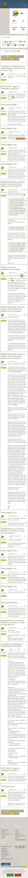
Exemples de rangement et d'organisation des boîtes (12, 645)
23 (15, 59)
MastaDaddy (4, 77)
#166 (25, 167)
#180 (25, 789)
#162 (25, 91)
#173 (25, 553)
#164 (25, 131)
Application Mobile (20, 839)
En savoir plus (20, 873)
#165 (25, 147)
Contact (3, 857)
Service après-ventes (6, 859)
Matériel (3, 836)
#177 (25, 627)
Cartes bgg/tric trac (9, 128)
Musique (17, 834)
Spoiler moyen (20, 139)
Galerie (3, 837)
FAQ (16, 830)
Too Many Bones (8, 786)
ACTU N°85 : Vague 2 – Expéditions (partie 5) (11, 769)
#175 (25, 589)
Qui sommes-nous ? (6, 846)
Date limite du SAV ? (9, 104)
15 (9, 59)
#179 (25, 773)
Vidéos (17, 832)
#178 (25, 649)
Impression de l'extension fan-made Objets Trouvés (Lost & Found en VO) (13, 68)
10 (16, 56)
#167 (25, 189)
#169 (25, 314)
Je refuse (18, 875)
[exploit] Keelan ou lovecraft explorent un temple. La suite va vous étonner (13, 530)
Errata (16, 837)
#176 (25, 605)
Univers (3, 832)
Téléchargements (19, 836)
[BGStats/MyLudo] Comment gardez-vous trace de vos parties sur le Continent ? (13, 183)
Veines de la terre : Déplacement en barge (10, 268)
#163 (25, 107)
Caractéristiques (5, 834)
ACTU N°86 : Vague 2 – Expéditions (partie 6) (11, 87)
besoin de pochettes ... (10, 602)
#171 (25, 515)
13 (2, 59)
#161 (25, 73)
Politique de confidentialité (5, 854)
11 (19, 56)
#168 (25, 272)
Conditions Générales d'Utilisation (4, 849)
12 (22, 56)
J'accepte (10, 875)
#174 (25, 571)
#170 (25, 361)
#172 (25, 536)
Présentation (4, 830)
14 (5, 59)
